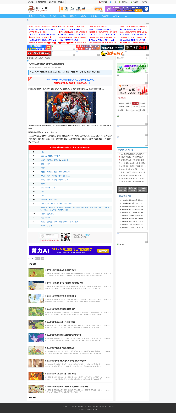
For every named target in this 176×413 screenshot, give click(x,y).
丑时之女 (48, 156)
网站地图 (95, 406)
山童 (42, 203)
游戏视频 (142, 106)
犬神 (50, 199)
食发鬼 (52, 203)
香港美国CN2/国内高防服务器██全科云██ (42, 42)
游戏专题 (121, 106)
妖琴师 (65, 222)
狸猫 (42, 188)
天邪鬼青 (68, 207)
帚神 (50, 226)
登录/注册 (104, 2)
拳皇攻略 (94, 16)
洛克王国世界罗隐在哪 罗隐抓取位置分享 (60, 348)
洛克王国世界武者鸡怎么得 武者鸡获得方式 (60, 270)
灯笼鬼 (42, 160)
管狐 (60, 172)
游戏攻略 (32, 16)
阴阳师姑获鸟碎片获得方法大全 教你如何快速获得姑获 (138, 178)
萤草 (55, 222)
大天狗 (49, 160)
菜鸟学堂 (31, 2)
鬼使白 (49, 172)
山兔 (47, 203)
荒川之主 (66, 176)
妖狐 (71, 222)
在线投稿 (110, 406)
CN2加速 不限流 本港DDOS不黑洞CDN (71, 27)
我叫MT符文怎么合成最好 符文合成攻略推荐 (135, 169)
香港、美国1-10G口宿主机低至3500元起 (102, 34)
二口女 (47, 164)
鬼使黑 (43, 172)
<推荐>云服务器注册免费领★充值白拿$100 (43, 27)
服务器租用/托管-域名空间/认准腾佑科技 (132, 40)
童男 (96, 207)
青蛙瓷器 (44, 199)
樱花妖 (42, 222)
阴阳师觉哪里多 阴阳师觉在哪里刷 (132, 157)
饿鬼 (42, 164)
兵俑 (42, 152)
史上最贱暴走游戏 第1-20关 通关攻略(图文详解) (136, 163)
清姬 (55, 199)
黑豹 (48, 176)
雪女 (42, 218)
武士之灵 (50, 214)
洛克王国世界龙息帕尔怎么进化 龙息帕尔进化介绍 (63, 335)
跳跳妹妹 (84, 207)
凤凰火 (43, 168)
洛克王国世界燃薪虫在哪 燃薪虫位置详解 (60, 309)
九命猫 (43, 180)
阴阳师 (37, 258)
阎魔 (60, 222)
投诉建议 (103, 406)
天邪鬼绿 (60, 207)
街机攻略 (73, 16)
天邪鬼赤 (52, 207)
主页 (36, 58)
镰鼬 (53, 188)
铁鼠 (66, 210)
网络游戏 (53, 16)
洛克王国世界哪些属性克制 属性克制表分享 (60, 296)
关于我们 (65, 406)
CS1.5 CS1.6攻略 (135, 110)
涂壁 (91, 207)
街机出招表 (105, 16)
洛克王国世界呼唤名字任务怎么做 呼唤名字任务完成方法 (65, 361)
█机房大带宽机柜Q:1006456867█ (130, 29)
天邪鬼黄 (44, 207)
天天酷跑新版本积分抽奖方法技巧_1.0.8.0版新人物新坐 (138, 154)
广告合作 (73, 406)
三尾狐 (59, 203)
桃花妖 (45, 210)
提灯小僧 (53, 210)
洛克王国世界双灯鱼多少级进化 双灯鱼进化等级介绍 (64, 283)
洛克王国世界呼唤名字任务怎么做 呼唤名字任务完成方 (137, 221)
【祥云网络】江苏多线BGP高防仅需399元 (133, 37)
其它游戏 (116, 16)
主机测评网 (52, 2)
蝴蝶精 (54, 176)
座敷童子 (43, 226)
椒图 (48, 180)
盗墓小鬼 (65, 160)
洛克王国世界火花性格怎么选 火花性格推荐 (60, 374)
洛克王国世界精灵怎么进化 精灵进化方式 (60, 322)
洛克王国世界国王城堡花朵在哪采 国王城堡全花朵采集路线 (66, 387)
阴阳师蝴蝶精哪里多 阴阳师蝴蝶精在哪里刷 (135, 181)
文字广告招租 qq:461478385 (98, 27)
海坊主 (43, 176)
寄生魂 (54, 180)
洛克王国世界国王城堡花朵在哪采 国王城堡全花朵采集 (137, 228)
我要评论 (58, 67)
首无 (65, 203)
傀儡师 (43, 184)
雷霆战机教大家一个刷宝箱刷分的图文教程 (134, 160)
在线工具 (61, 2)
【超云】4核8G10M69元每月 (68, 40)
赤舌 (42, 156)
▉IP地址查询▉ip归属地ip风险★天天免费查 (73, 32)
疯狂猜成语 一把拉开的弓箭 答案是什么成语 (135, 166)
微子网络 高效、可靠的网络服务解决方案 (102, 37)
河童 (60, 176)
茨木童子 (57, 156)
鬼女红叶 (66, 172)
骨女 (55, 172)
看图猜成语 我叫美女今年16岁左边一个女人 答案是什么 (138, 175)
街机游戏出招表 (121, 110)
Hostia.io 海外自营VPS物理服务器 (100, 29)
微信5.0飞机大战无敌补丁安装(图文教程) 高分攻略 (137, 172)
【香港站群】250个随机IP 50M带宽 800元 (72, 34)
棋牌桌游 (135, 106)
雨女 (76, 222)
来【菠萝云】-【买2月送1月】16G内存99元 (43, 29)
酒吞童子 (61, 180)
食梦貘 (70, 203)
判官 (42, 196)
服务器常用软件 (41, 2)
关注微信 (136, 2)
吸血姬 (47, 218)
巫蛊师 (43, 214)
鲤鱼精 (47, 188)
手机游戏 (42, 16)
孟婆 (42, 192)
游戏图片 (128, 106)
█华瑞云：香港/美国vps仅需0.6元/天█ (101, 40)
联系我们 (80, 406)
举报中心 (125, 2)
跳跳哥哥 (76, 207)
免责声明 (88, 406)
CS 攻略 (63, 16)
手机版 (114, 2)
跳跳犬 (60, 210)
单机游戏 (83, 16)
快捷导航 (144, 2)
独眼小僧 (57, 160)
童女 (100, 207)
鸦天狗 (49, 222)
